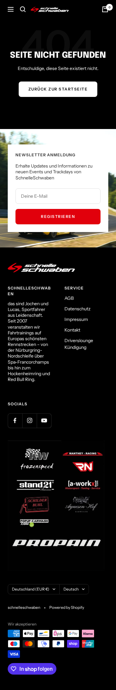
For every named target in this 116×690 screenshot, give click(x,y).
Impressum (76, 319)
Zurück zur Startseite (58, 89)
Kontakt (72, 330)
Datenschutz (77, 309)
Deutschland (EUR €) (30, 589)
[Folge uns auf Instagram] (29, 420)
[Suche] (23, 9)
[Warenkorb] (105, 9)
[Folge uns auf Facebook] (15, 420)
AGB (69, 298)
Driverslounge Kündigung (78, 344)
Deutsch (71, 589)
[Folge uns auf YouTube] (44, 420)
